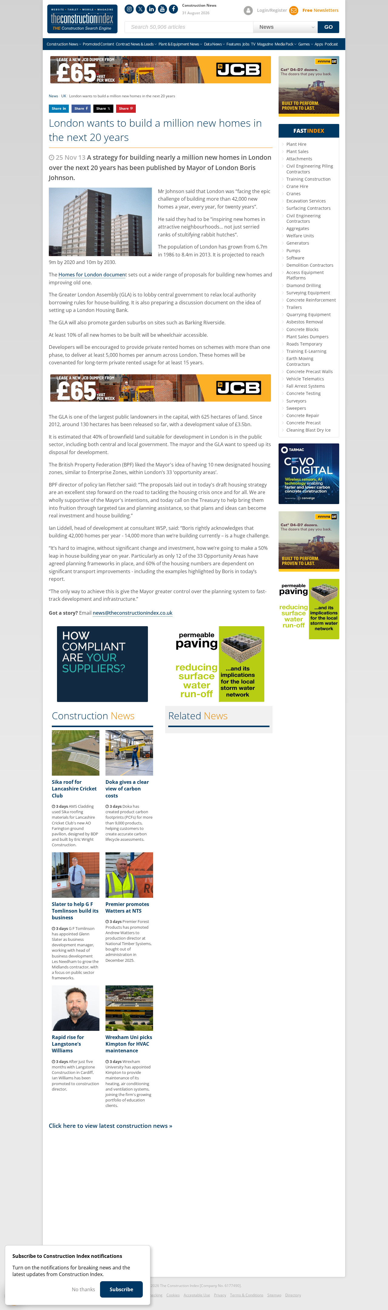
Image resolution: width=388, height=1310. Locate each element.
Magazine (265, 44)
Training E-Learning (306, 351)
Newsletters (321, 10)
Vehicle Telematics (305, 379)
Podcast (331, 44)
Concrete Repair (302, 415)
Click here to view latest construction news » (110, 1125)
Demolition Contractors (309, 265)
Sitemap (274, 1295)
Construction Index (82, 19)
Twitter (140, 9)
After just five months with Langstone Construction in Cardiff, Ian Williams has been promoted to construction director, (75, 1075)
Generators (297, 243)
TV (253, 44)
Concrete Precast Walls (309, 371)
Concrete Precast (303, 423)
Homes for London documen (92, 274)
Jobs (245, 44)
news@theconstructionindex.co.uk (132, 613)
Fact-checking (150, 1295)
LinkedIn (151, 9)
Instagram (129, 9)
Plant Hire (296, 144)
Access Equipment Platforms (305, 275)
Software (295, 258)
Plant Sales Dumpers (307, 336)
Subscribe (121, 1289)
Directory (293, 1295)
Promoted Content (98, 44)
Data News (213, 44)
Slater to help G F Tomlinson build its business (75, 911)
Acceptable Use (197, 1295)
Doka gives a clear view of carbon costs (127, 789)
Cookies (173, 1295)
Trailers (294, 307)
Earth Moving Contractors (299, 361)
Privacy (220, 1295)
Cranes (293, 193)
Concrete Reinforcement (311, 300)
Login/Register (272, 10)
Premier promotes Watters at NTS (127, 907)
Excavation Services (306, 201)
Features (233, 44)
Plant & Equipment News (179, 44)
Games (304, 44)
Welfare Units (300, 236)
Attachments (299, 159)
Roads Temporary (304, 344)
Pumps (293, 250)
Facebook (173, 9)
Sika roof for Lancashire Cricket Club (74, 789)
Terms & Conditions (246, 1295)
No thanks (83, 1289)
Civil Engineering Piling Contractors (309, 168)
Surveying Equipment (308, 293)
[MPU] (102, 700)
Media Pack (284, 44)
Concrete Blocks (302, 329)
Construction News (62, 44)
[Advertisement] (161, 1201)
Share (57, 108)
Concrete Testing (303, 393)
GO (328, 27)
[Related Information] (160, 81)
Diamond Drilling (303, 285)
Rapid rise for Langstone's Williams (68, 1044)
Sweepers (296, 408)
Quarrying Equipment (308, 314)
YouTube (162, 9)
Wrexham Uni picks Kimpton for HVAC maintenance (128, 1044)
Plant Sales (297, 151)
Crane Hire (297, 186)
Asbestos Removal (304, 322)
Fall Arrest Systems (305, 386)
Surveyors (296, 401)
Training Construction (308, 179)
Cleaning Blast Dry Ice (308, 430)
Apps (319, 44)
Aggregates (297, 228)
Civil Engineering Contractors (303, 218)
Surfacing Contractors (308, 208)
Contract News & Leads (134, 44)
